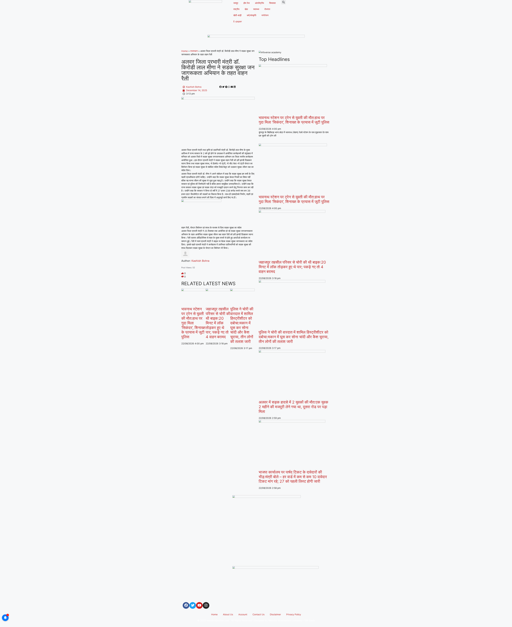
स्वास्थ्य (256, 9)
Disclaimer (275, 614)
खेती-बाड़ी (237, 15)
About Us (228, 614)
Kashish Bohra (200, 260)
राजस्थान (194, 51)
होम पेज (246, 3)
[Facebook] (186, 605)
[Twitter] (192, 605)
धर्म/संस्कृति (251, 15)
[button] (283, 2)
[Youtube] (199, 605)
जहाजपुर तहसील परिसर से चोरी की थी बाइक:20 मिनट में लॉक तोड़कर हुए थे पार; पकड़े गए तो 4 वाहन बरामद (218, 323)
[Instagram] (206, 605)
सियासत (272, 3)
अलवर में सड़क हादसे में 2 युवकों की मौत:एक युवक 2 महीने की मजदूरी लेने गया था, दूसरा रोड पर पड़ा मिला (293, 407)
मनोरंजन (265, 15)
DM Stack (310, 620)
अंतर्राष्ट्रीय (259, 3)
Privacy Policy (293, 614)
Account (242, 614)
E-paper (237, 21)
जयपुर (235, 3)
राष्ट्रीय (236, 9)
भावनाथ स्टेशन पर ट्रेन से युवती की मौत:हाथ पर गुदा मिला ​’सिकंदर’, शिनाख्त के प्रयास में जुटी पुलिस (193, 323)
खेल (246, 9)
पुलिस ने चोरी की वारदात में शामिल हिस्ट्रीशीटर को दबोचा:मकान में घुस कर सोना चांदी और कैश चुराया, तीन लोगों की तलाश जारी (241, 325)
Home (184, 51)
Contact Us (259, 614)
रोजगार (267, 9)
